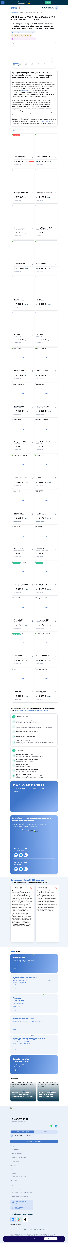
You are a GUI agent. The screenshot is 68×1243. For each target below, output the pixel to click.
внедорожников (28, 90)
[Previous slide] (15, 59)
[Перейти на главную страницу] (13, 8)
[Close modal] (66, 2)
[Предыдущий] (11, 915)
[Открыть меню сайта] (56, 8)
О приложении (15, 1224)
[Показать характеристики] (32, 157)
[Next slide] (52, 59)
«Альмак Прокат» (45, 121)
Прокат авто (14, 12)
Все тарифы (17, 164)
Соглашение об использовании (34, 1238)
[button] (24, 161)
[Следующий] (57, 915)
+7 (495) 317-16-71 (47, 7)
